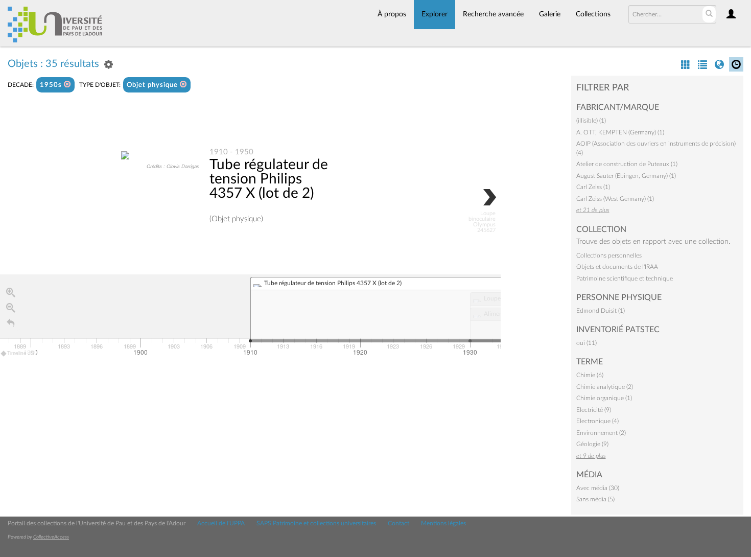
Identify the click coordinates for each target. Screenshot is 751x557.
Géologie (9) (592, 444)
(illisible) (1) (591, 121)
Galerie (549, 14)
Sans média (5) (595, 499)
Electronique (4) (597, 421)
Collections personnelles (609, 255)
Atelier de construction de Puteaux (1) (626, 164)
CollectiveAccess (51, 537)
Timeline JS (20, 353)
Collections (593, 14)
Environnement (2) (601, 433)
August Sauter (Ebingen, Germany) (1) (626, 176)
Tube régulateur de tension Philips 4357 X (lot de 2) (268, 178)
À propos (392, 14)
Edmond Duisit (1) (600, 311)
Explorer (434, 14)
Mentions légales (443, 523)
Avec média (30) (597, 488)
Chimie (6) (589, 375)
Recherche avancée (493, 14)
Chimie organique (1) (604, 398)
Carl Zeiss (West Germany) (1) (615, 199)
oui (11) (586, 343)
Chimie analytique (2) (604, 387)
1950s (52, 85)
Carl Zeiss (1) (593, 187)
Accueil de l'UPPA (221, 523)
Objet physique (153, 85)
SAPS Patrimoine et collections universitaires (316, 523)
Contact (398, 523)
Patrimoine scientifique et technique (624, 278)
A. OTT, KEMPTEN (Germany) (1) (620, 132)
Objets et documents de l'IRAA (617, 267)
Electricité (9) (593, 410)
